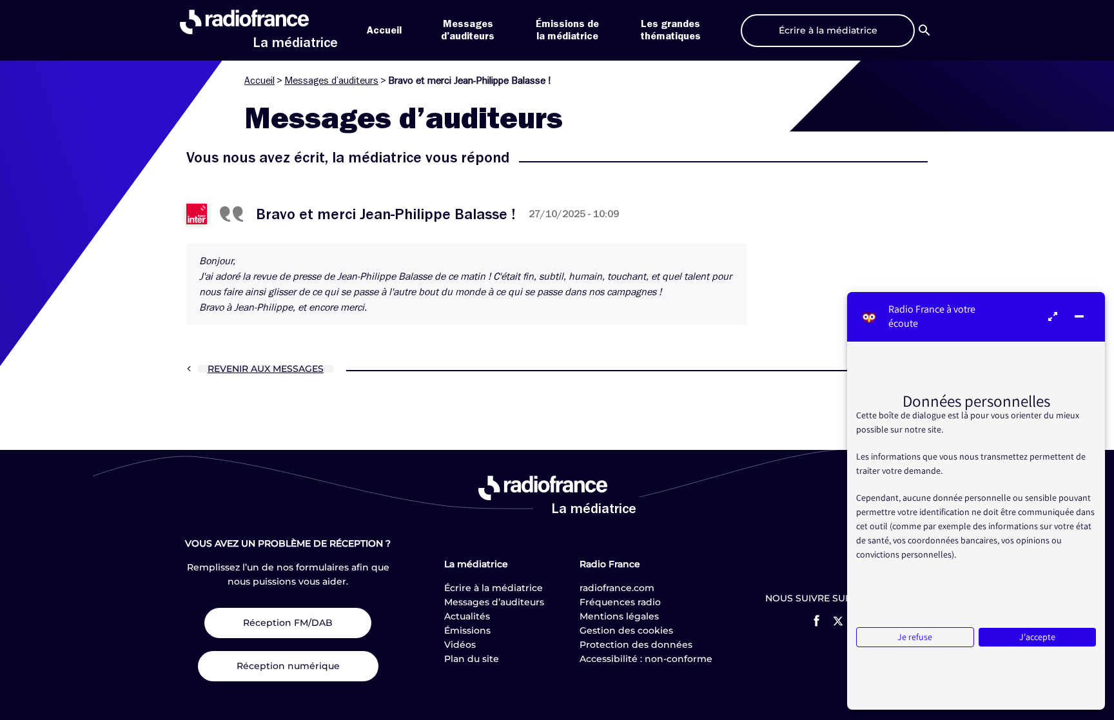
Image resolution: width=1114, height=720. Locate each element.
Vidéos (460, 644)
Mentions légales (619, 616)
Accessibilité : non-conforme (646, 659)
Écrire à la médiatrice (493, 588)
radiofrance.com (617, 588)
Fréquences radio (620, 602)
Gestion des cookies (626, 630)
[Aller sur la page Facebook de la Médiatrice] (816, 621)
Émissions (467, 630)
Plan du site (471, 659)
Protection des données (636, 644)
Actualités (467, 616)
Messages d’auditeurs (331, 80)
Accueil (384, 30)
